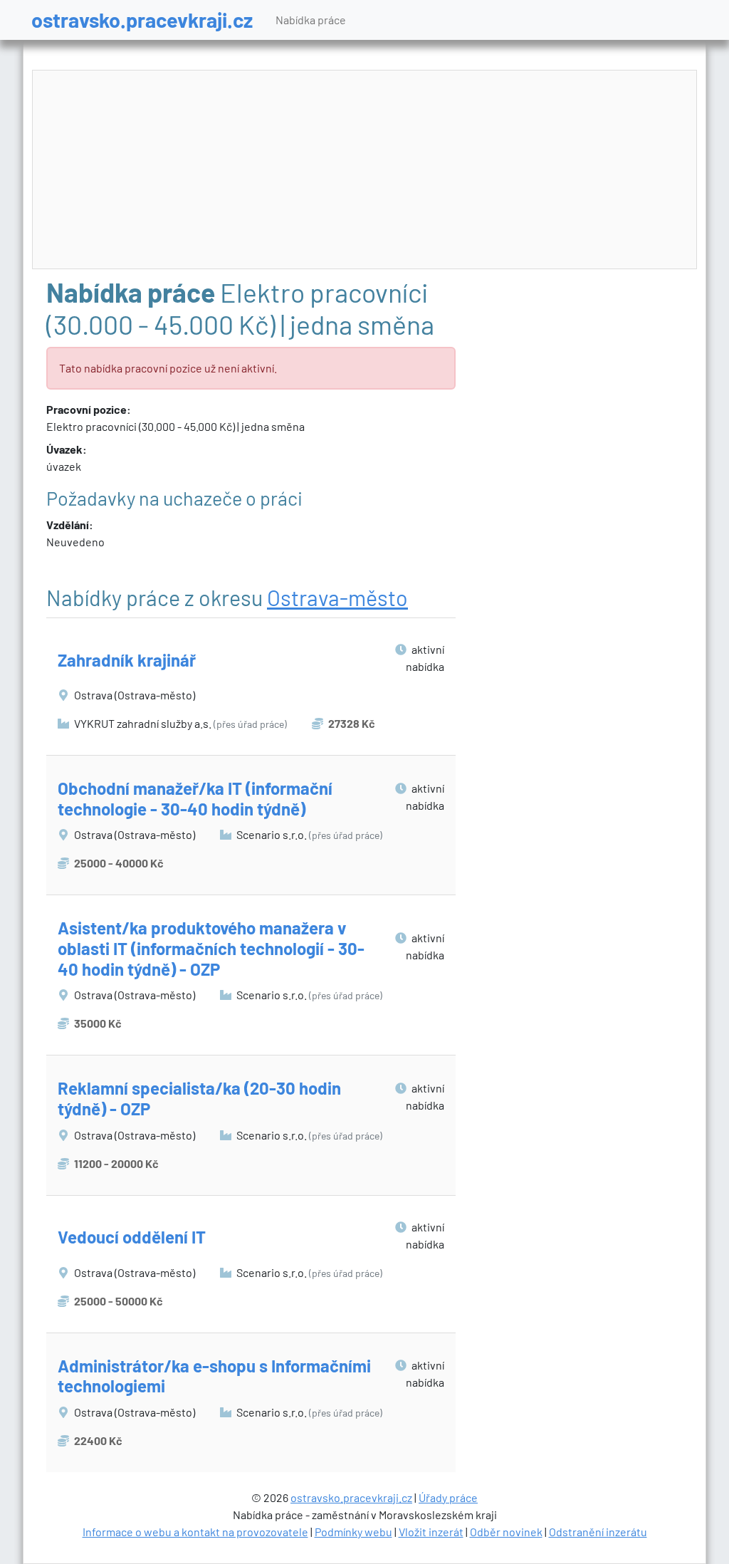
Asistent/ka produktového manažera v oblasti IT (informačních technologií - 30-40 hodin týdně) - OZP (211, 948)
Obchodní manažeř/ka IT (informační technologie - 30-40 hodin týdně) (195, 798)
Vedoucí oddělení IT (132, 1236)
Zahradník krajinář (127, 660)
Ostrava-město (337, 597)
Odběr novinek (506, 1531)
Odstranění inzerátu (598, 1531)
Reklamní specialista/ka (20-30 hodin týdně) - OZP (199, 1098)
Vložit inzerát (431, 1531)
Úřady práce (448, 1497)
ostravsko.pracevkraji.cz (142, 19)
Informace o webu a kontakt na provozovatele (195, 1531)
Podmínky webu (353, 1531)
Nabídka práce (311, 19)
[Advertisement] (365, 170)
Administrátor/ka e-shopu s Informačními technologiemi (214, 1376)
